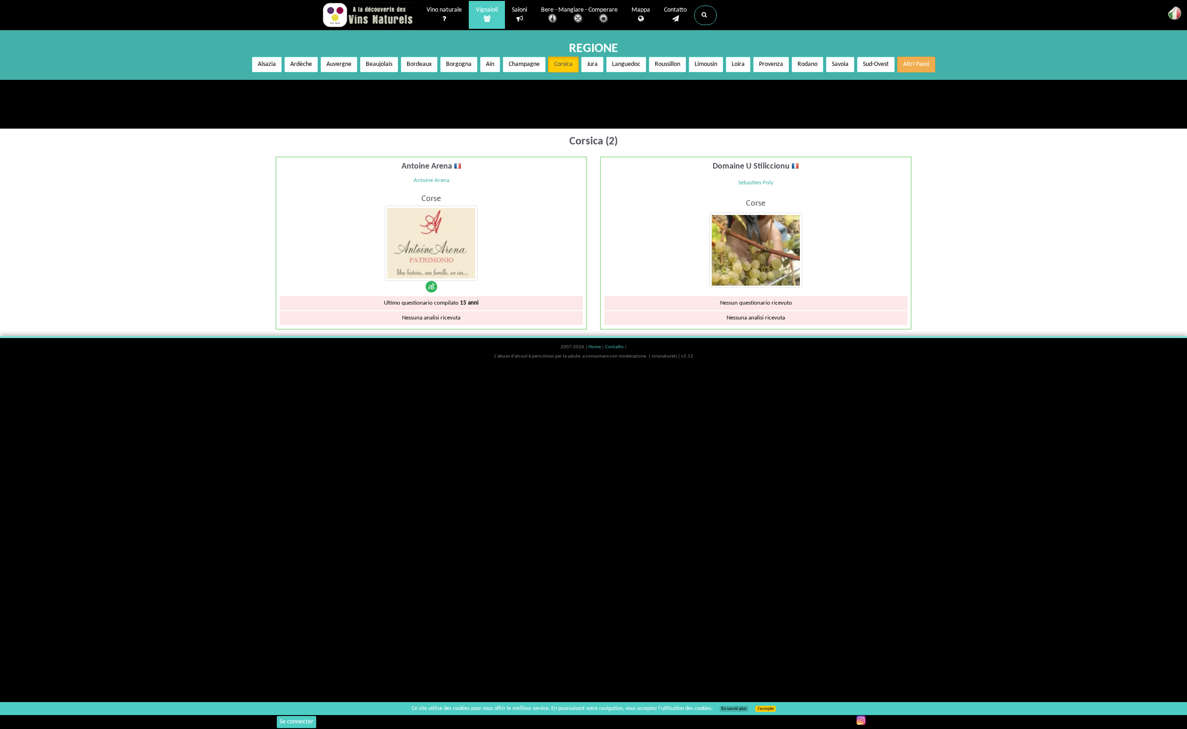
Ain (490, 64)
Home (595, 347)
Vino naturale (444, 10)
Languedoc (626, 64)
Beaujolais (379, 64)
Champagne (524, 64)
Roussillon (667, 64)
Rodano (807, 64)
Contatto (675, 10)
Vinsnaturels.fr (368, 15)
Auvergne (338, 64)
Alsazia (267, 64)
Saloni (519, 10)
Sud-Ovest (876, 64)
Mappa (641, 10)
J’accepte (765, 709)
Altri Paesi (916, 64)
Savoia (840, 64)
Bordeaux (419, 64)
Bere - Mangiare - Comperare (579, 10)
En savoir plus (734, 709)
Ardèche (301, 64)
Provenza (771, 64)
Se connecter (296, 721)
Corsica (563, 64)
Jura (592, 64)
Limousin (706, 64)
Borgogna (459, 64)
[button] (705, 15)
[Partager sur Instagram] (861, 720)
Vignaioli (487, 10)
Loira (738, 64)
